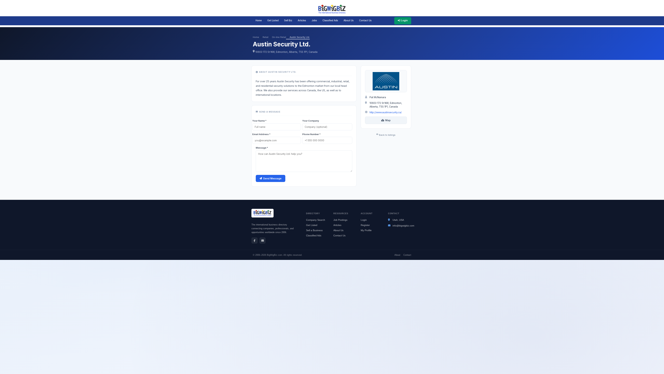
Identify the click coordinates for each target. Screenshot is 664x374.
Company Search (315, 220)
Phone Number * (311, 134)
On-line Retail (279, 37)
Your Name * (259, 120)
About (397, 255)
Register (365, 225)
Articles (302, 20)
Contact (407, 255)
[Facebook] (254, 240)
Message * (262, 147)
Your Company (310, 120)
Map (388, 120)
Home (259, 20)
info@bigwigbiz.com (403, 225)
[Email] (262, 240)
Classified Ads (330, 20)
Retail (265, 37)
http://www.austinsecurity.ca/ (386, 112)
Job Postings (340, 220)
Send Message (272, 178)
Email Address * (261, 134)
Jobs (314, 20)
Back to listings (386, 134)
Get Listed (273, 20)
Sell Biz (288, 20)
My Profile (366, 230)
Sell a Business (314, 230)
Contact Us (365, 20)
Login (404, 20)
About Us (349, 20)
